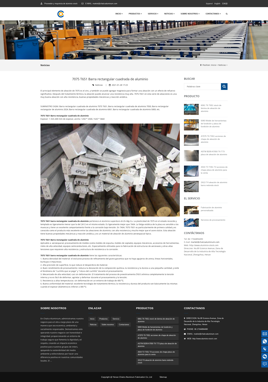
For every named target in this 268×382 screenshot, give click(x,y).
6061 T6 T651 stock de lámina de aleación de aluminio (211, 108)
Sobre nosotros (189, 14)
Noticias (169, 14)
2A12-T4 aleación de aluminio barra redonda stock (155, 361)
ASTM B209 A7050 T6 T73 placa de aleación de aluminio (157, 344)
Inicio (118, 14)
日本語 (225, 3)
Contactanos (213, 14)
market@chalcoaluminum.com (105, 4)
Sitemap (163, 377)
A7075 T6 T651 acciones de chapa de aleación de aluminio (213, 139)
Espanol (209, 3)
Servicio (152, 14)
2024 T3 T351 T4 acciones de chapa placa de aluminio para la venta (214, 170)
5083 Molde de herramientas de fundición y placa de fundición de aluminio (213, 124)
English (217, 3)
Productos (135, 14)
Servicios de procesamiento (213, 220)
